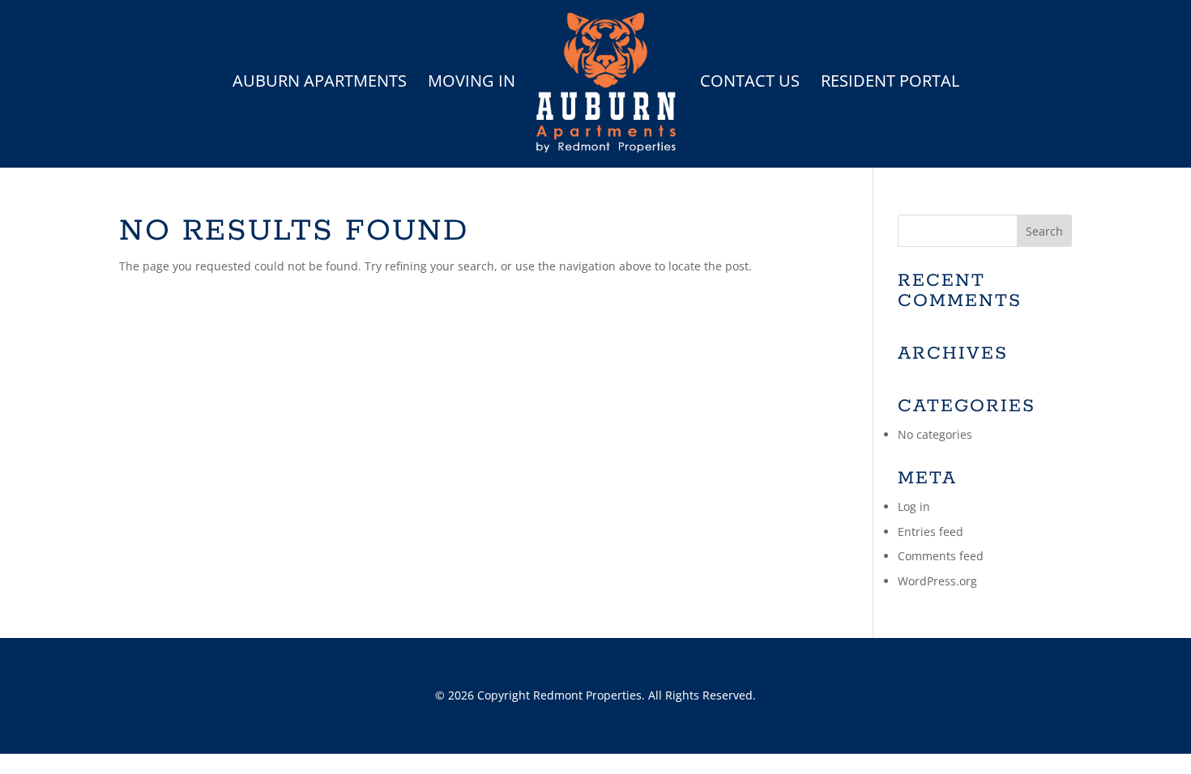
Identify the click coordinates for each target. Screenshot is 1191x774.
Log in (914, 506)
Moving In (471, 83)
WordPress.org (937, 581)
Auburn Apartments (320, 83)
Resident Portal (890, 83)
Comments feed (941, 555)
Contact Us (750, 83)
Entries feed (930, 531)
